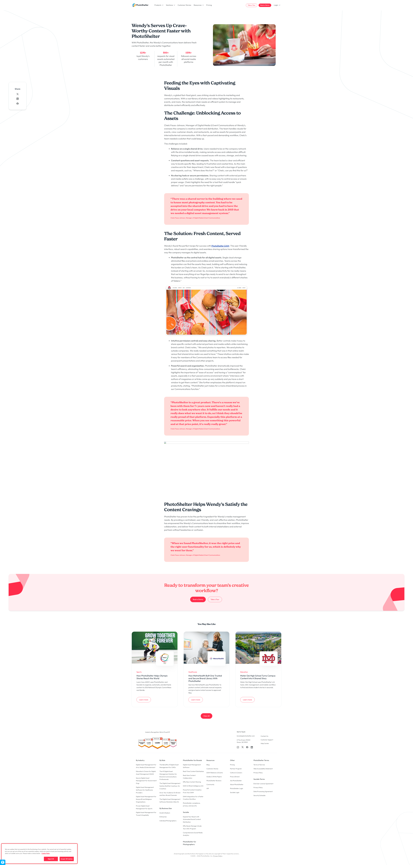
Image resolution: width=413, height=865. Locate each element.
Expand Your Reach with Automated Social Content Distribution (192, 819)
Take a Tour (251, 5)
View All (206, 716)
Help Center (265, 743)
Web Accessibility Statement (263, 769)
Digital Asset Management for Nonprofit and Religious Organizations (146, 799)
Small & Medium (164, 813)
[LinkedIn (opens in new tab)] (252, 747)
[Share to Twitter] (17, 94)
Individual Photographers (167, 821)
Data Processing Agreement (263, 791)
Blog (208, 765)
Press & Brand (234, 777)
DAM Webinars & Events (214, 773)
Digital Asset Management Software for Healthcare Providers (145, 790)
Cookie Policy (46, 853)
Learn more (145, 699)
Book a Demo (264, 5)
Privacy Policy (258, 773)
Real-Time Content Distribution (193, 771)
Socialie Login (234, 792)
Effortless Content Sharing (192, 782)
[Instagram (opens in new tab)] (238, 747)
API (207, 788)
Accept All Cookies (67, 859)
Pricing (209, 5)
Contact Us (264, 736)
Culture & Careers (236, 773)
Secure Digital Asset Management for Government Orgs (146, 780)
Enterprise (163, 817)
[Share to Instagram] (17, 99)
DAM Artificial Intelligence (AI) (193, 786)
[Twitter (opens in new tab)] (242, 747)
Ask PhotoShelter (236, 781)
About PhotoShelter (236, 784)
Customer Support (267, 740)
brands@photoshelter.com (246, 736)
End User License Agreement (263, 784)
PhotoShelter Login (236, 788)
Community (210, 784)
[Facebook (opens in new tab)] (247, 747)
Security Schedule (259, 795)
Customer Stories (184, 5)
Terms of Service (259, 765)
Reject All (51, 859)
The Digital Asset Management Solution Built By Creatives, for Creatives (169, 786)
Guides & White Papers (214, 777)
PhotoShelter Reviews (213, 781)
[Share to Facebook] (17, 103)
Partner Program (236, 769)
